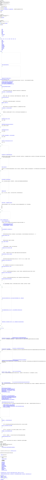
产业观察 (3, 44)
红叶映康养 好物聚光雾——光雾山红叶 (8, 225)
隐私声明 (10, 447)
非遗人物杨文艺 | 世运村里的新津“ (6, 179)
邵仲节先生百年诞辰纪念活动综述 (6, 86)
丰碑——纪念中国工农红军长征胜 (6, 382)
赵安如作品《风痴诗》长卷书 (5, 235)
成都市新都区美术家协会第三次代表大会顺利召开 (8, 399)
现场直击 (3, 45)
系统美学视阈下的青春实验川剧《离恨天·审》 (7, 124)
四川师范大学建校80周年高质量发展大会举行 (9, 405)
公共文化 (3, 48)
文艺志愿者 (3, 46)
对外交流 (3, 47)
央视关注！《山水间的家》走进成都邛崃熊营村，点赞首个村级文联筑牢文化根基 (13, 406)
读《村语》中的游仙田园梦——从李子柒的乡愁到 (8, 135)
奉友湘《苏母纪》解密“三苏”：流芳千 (6, 266)
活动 (2, 30)
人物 (2, 43)
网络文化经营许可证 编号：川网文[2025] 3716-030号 (17, 472)
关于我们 (3, 447)
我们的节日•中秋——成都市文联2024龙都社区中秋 (8, 389)
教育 (2, 32)
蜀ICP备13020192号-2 (13, 450)
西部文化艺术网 (4, 468)
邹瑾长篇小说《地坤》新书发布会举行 (7, 272)
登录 (1, 24)
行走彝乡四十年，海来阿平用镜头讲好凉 (7, 154)
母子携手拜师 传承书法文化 (5, 97)
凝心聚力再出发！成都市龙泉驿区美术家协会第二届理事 (9, 396)
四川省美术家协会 (4, 466)
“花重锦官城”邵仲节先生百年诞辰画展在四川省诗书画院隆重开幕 (10, 360)
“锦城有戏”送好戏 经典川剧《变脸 (6, 436)
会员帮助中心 (13, 447)
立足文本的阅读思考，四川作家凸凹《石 (7, 229)
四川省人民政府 (4, 465)
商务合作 (5, 447)
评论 (2, 42)
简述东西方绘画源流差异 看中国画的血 (7, 278)
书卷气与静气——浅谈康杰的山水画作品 (7, 202)
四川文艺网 (3, 462)
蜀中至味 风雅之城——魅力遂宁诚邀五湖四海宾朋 (8, 395)
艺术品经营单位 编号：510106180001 (5, 472)
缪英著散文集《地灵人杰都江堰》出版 (7, 260)
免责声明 (8, 447)
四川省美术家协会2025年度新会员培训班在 (7, 82)
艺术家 (2, 31)
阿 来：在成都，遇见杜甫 (5, 241)
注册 (2, 24)
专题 (2, 33)
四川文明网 (3, 463)
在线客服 (3, 34)
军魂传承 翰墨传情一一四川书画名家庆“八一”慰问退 (8, 390)
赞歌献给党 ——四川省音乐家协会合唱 (7, 420)
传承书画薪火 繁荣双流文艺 (5, 398)
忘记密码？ (1, 10)
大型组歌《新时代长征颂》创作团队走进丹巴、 (8, 81)
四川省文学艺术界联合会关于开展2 (4, 79)
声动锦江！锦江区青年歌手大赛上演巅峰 (7, 425)
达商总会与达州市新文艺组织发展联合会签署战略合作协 (9, 397)
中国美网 (3, 469)
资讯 (2, 29)
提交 (1, 17)
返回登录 (3, 17)
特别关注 (3, 41)
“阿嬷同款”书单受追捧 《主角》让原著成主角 (9, 404)
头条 (2, 40)
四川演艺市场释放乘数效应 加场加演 (8, 224)
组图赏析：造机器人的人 (5, 102)
